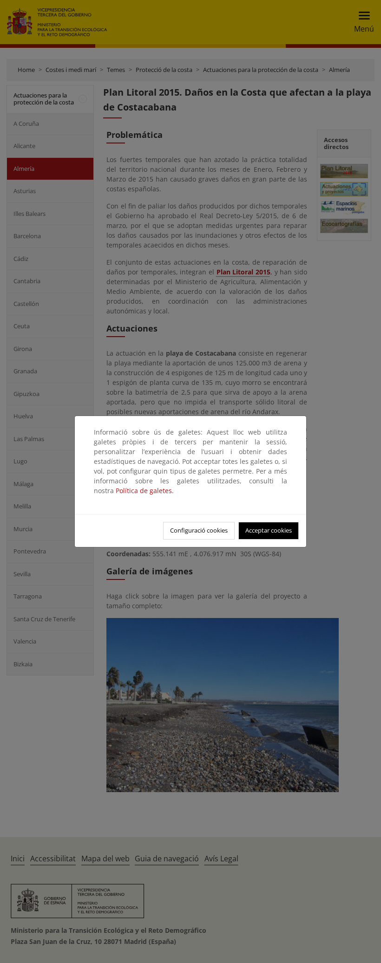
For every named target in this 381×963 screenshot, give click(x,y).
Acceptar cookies (268, 530)
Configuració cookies (199, 530)
